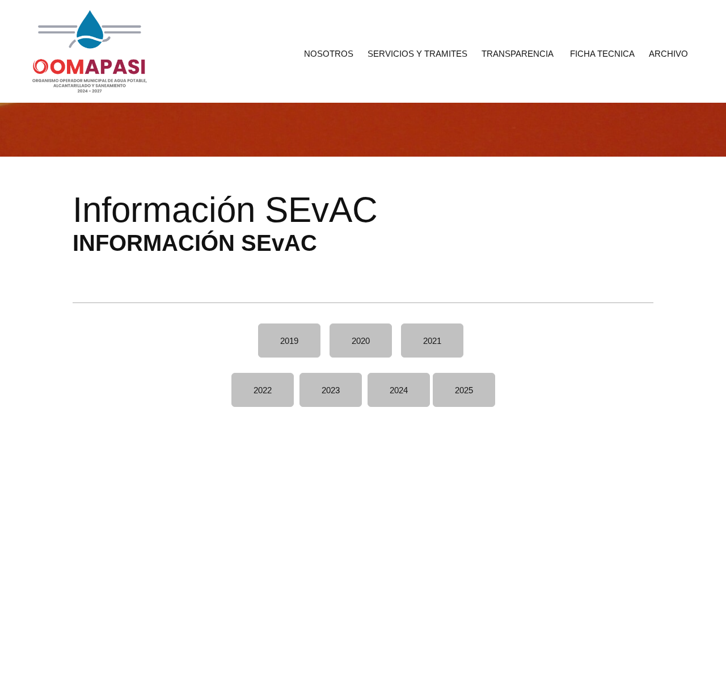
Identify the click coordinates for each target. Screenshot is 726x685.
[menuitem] (328, 52)
